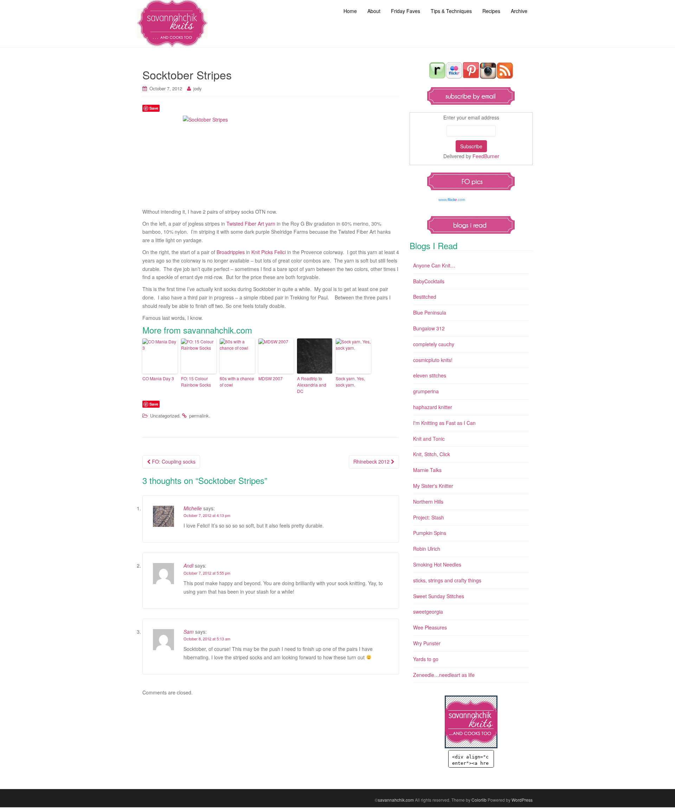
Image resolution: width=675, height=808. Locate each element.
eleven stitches (429, 375)
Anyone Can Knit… (434, 265)
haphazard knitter (432, 407)
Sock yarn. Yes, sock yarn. (350, 381)
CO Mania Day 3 (158, 378)
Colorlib (479, 800)
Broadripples (231, 252)
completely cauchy (433, 344)
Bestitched (424, 296)
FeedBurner (485, 156)
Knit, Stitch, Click (431, 454)
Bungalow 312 (429, 328)
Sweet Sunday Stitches (438, 596)
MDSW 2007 (270, 378)
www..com (451, 200)
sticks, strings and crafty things (447, 580)
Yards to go (425, 658)
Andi (188, 565)
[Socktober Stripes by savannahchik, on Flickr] (270, 160)
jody (197, 88)
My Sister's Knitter (433, 485)
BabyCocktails (428, 281)
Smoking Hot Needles (437, 564)
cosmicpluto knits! (432, 359)
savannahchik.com (396, 800)
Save (153, 108)
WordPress (522, 800)
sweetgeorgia (428, 611)
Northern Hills (428, 501)
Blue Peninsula (429, 312)
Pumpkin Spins (429, 532)
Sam (189, 631)
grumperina (426, 391)
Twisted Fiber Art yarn (250, 223)
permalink (199, 415)
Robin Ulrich (426, 548)
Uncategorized (164, 415)
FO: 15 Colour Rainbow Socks (196, 381)
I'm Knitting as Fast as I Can (444, 422)
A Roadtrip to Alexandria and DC (311, 384)
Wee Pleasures (430, 627)
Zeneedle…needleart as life (444, 674)
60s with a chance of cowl (237, 381)
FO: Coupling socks (172, 461)
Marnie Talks (427, 469)
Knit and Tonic (429, 438)
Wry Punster (427, 643)
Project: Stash (428, 517)
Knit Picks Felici (268, 252)
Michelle (193, 508)
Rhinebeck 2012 (372, 461)
